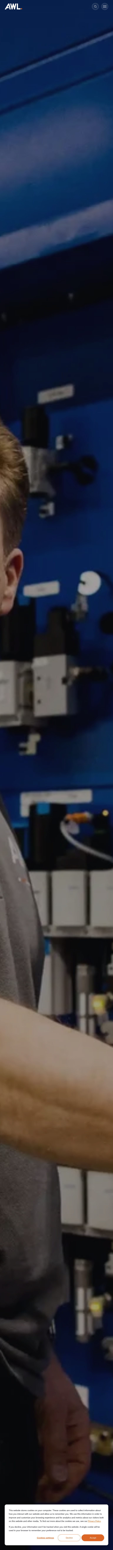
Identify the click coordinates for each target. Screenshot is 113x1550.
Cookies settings (45, 1538)
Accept (93, 1538)
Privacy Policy (94, 1521)
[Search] (95, 6)
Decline (69, 1538)
